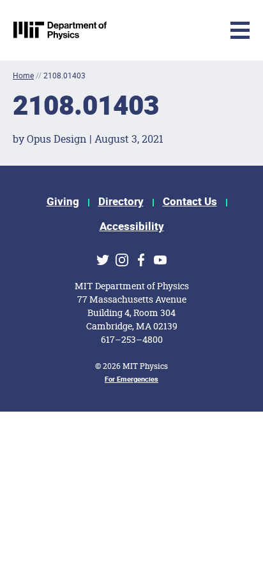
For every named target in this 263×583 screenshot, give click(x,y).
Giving (63, 202)
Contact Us (190, 202)
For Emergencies (131, 379)
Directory (121, 202)
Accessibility (132, 226)
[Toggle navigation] (145, 30)
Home (23, 75)
